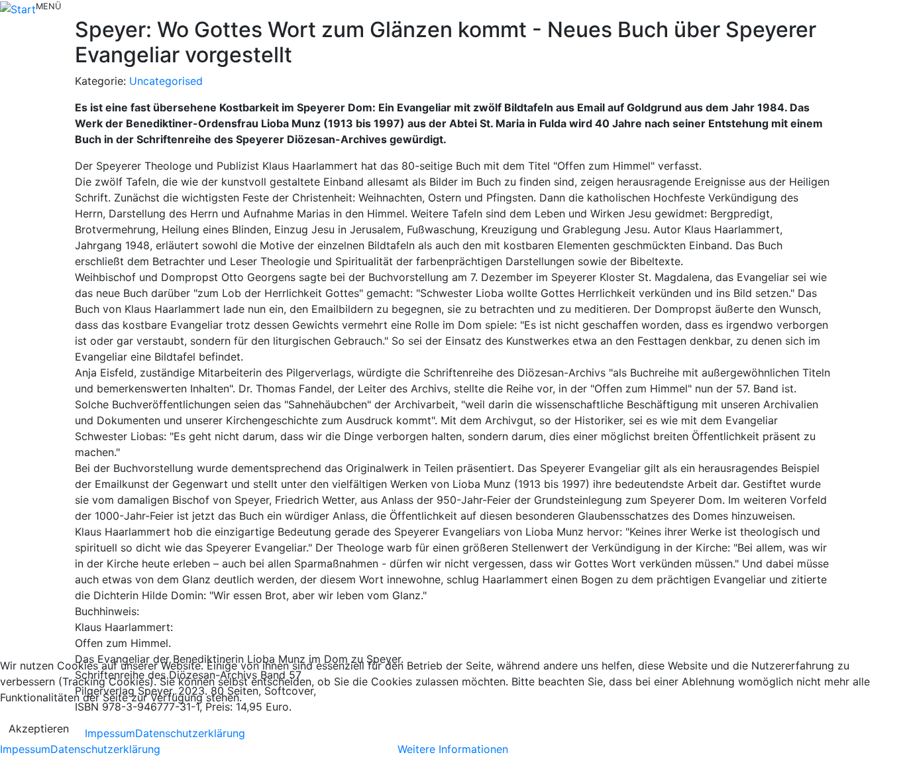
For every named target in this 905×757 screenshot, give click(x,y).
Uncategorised (166, 80)
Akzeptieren (39, 728)
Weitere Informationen (453, 749)
